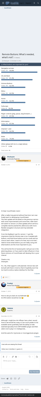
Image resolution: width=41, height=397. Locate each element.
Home (27, 389)
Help (22, 389)
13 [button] (4, 78)
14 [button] (4, 116)
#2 (39, 291)
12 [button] (4, 139)
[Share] (36, 165)
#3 (39, 316)
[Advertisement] (20, 31)
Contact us (5, 389)
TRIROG (10, 308)
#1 (39, 165)
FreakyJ (10, 283)
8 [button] (4, 108)
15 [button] (4, 70)
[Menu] (3, 3)
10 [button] (4, 86)
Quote (38, 273)
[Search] (38, 3)
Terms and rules (14, 389)
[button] (3, 356)
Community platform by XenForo (17, 395)
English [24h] (6, 387)
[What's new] (34, 3)
